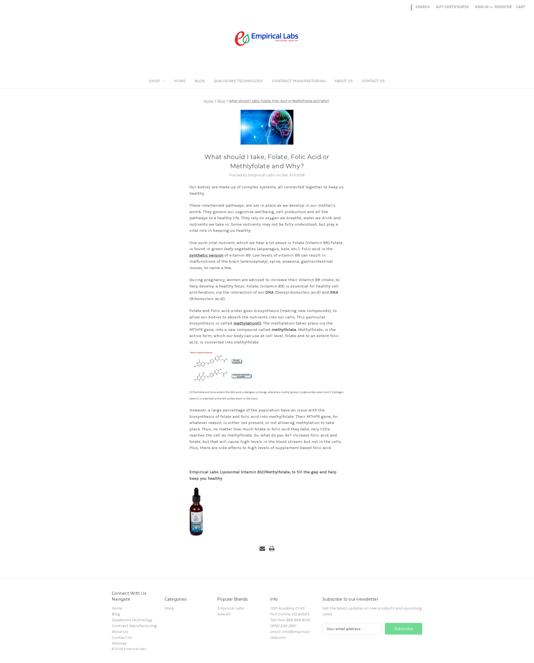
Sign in (481, 6)
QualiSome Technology (238, 80)
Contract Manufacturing (299, 80)
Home (180, 80)
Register (503, 6)
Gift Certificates (452, 6)
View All (223, 614)
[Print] (272, 548)
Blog (200, 80)
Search (423, 6)
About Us (344, 80)
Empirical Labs (230, 608)
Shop (154, 80)
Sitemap (119, 643)
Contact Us (373, 80)
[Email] (262, 548)
